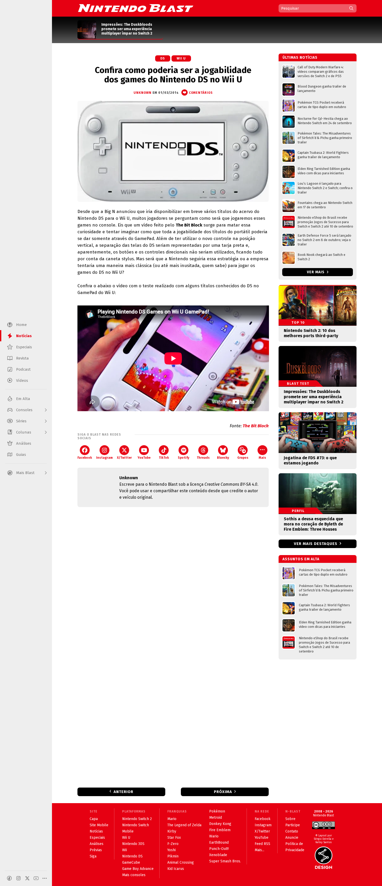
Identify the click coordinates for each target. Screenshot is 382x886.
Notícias (96, 831)
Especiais (97, 837)
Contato (291, 831)
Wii (124, 850)
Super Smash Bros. (225, 861)
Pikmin (173, 856)
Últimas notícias (300, 57)
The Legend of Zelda (184, 825)
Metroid (215, 817)
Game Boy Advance (138, 869)
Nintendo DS (132, 856)
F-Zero (173, 844)
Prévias (96, 850)
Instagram (104, 457)
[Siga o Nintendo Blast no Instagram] (18, 878)
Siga (93, 856)
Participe (292, 825)
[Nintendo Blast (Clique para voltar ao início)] (135, 8)
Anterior (123, 791)
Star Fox (174, 837)
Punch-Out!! (219, 849)
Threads (203, 457)
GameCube (131, 862)
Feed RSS (262, 844)
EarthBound (219, 842)
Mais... (259, 850)
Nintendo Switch (135, 825)
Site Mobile (99, 825)
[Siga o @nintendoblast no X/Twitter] (27, 878)
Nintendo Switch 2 (137, 819)
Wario (214, 836)
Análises (96, 844)
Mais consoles (134, 875)
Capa (94, 819)
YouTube (143, 457)
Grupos (242, 457)
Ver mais (316, 272)
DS (162, 58)
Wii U (181, 58)
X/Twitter (124, 457)
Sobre (290, 819)
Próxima (223, 791)
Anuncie (291, 837)
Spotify (183, 457)
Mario (171, 819)
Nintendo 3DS (133, 844)
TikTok (164, 457)
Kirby (171, 831)
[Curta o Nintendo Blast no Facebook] (9, 878)
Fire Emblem (219, 830)
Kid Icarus (175, 869)
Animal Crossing (180, 862)
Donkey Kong (220, 824)
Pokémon (217, 811)
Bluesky (223, 457)
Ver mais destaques (315, 543)
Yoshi (171, 850)
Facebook (84, 457)
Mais (262, 457)
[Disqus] (173, 580)
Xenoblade (218, 855)
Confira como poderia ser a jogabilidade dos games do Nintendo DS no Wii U (173, 74)
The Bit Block (256, 426)
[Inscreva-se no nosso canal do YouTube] (36, 878)
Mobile (128, 831)
